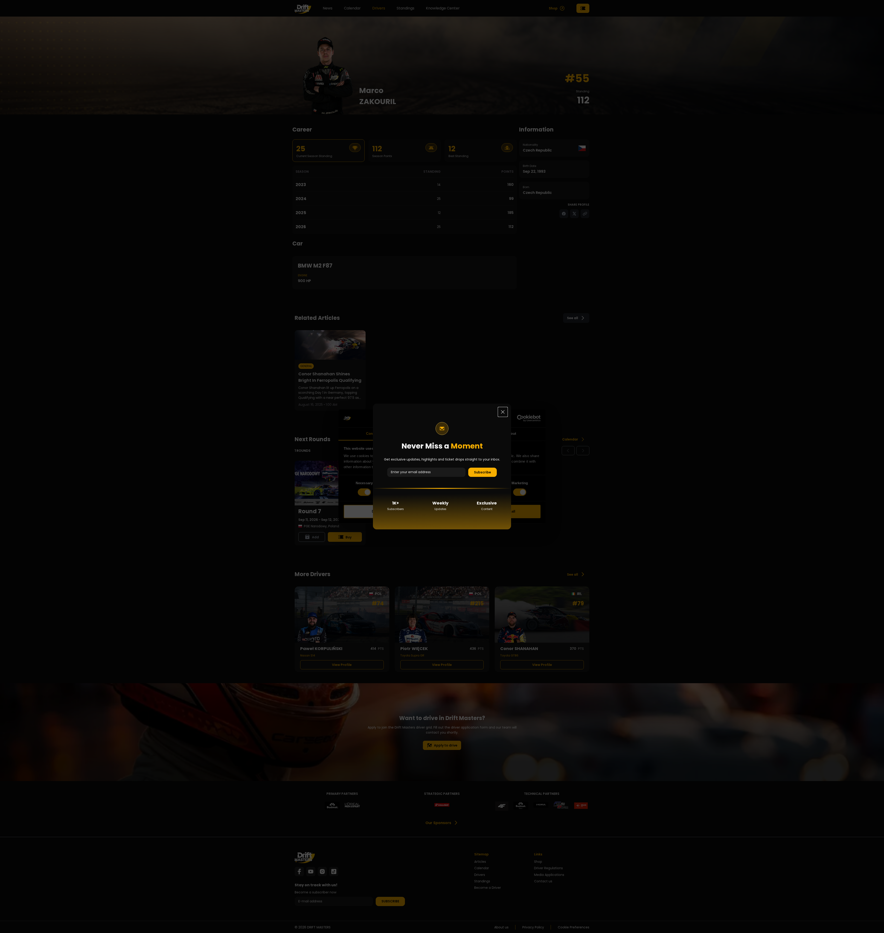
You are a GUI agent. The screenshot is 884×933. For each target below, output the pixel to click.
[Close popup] (502, 412)
